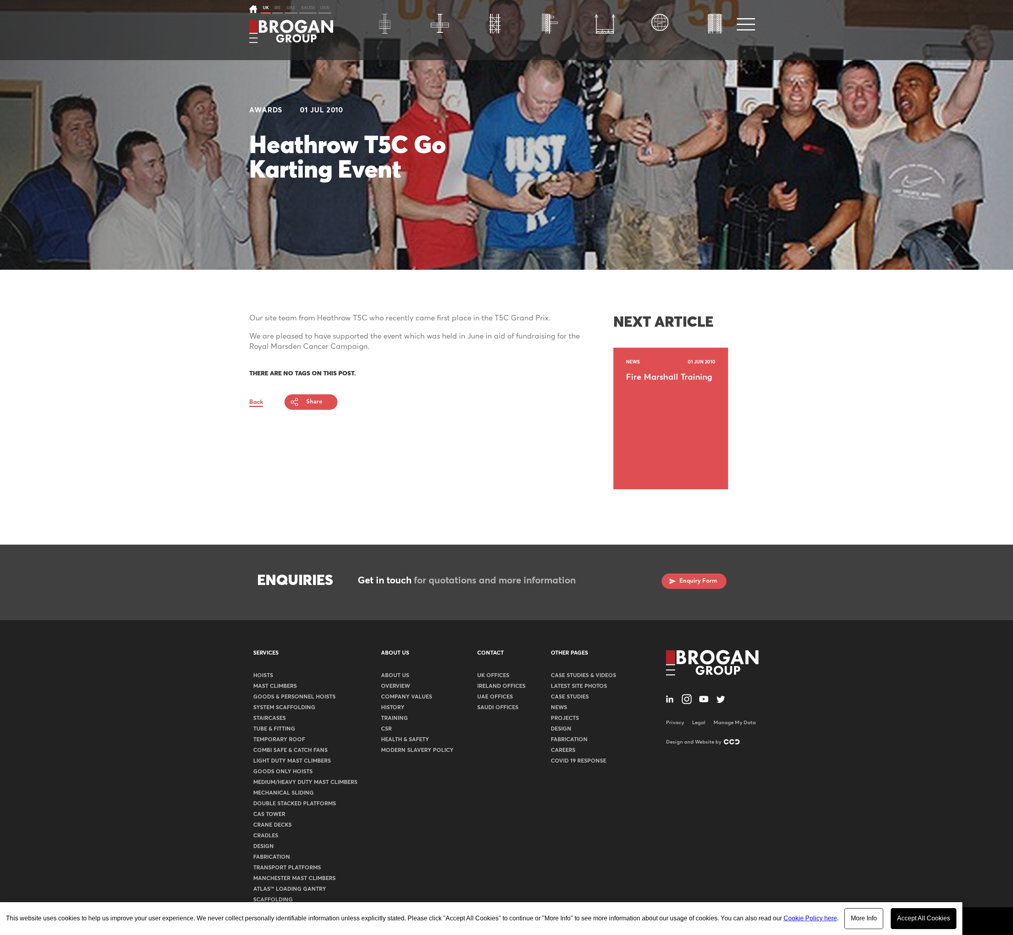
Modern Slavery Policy (417, 750)
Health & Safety (405, 739)
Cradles (265, 835)
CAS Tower (269, 814)
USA (324, 8)
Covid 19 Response (578, 761)
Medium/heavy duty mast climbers (305, 782)
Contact (490, 653)
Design (263, 846)
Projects (565, 718)
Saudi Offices (497, 707)
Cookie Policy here (810, 918)
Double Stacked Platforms (294, 803)
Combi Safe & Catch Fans (290, 750)
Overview (395, 686)
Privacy (675, 722)
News (559, 707)
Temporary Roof (279, 739)
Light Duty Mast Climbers (292, 761)
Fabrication (271, 857)
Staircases (269, 718)
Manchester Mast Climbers (294, 878)
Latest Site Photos (579, 686)
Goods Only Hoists (283, 771)
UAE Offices (495, 697)
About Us (395, 653)
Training (394, 718)
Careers (563, 750)
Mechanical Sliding (283, 793)
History (392, 707)
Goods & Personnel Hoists (294, 697)
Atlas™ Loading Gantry (289, 889)
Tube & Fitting (274, 729)
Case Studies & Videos (583, 675)
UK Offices (493, 675)
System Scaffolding (284, 707)
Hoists (263, 675)
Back (256, 402)
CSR (386, 729)
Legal (699, 722)
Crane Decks (272, 825)
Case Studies (570, 697)
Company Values (406, 697)
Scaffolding (273, 900)
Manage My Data (734, 722)
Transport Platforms (287, 868)
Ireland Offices (501, 686)
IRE (277, 8)
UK (266, 8)
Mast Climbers (275, 686)
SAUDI (308, 8)
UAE (291, 8)
